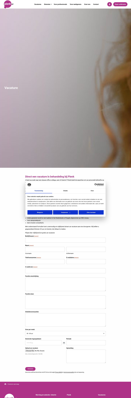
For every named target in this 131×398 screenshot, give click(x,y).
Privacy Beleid (58, 372)
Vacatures (37, 4)
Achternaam (70, 253)
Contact (96, 4)
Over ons (87, 4)
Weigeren (40, 212)
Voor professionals (60, 4)
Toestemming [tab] (38, 190)
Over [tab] (92, 190)
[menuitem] (38, 4)
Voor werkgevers (75, 4)
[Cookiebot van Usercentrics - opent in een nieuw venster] (96, 184)
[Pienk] (12, 4)
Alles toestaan (91, 212)
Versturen (30, 369)
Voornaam (28, 253)
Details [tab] (65, 190)
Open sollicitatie (120, 4)
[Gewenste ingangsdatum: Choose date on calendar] (64, 343)
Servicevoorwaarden (69, 372)
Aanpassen (64, 212)
